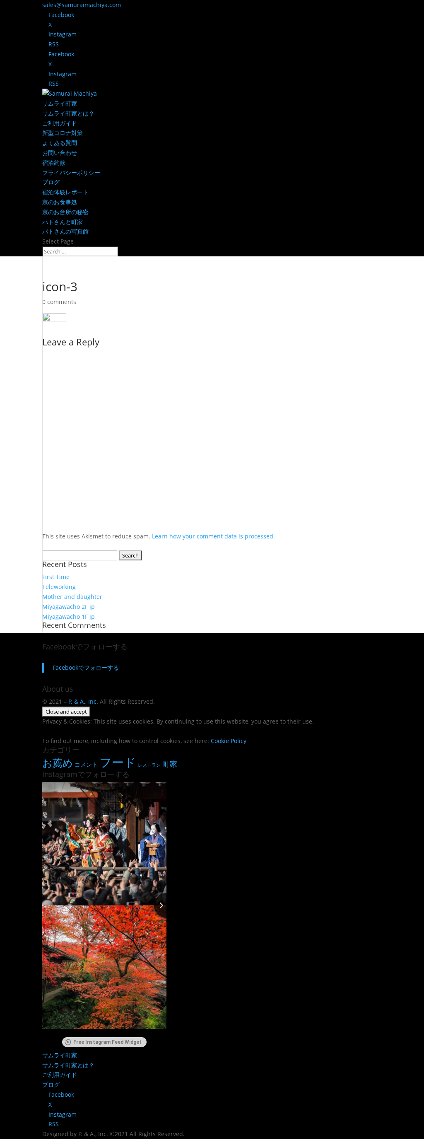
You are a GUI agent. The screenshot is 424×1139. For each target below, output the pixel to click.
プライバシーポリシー (71, 172)
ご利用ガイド (59, 123)
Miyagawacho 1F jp (68, 616)
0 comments (59, 302)
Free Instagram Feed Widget (107, 1042)
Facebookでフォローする (85, 647)
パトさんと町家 (62, 222)
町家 (169, 764)
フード (117, 762)
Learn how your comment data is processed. (213, 536)
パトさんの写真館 (65, 231)
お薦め (57, 763)
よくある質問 (59, 143)
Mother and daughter (72, 597)
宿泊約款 (53, 163)
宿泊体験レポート (65, 192)
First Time (56, 577)
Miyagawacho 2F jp (68, 607)
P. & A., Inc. (83, 701)
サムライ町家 (59, 103)
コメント (86, 764)
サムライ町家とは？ (68, 113)
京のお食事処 (59, 202)
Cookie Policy (228, 741)
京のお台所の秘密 (65, 212)
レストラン (149, 765)
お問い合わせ (59, 153)
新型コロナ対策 (62, 133)
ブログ (51, 182)
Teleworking (59, 587)
